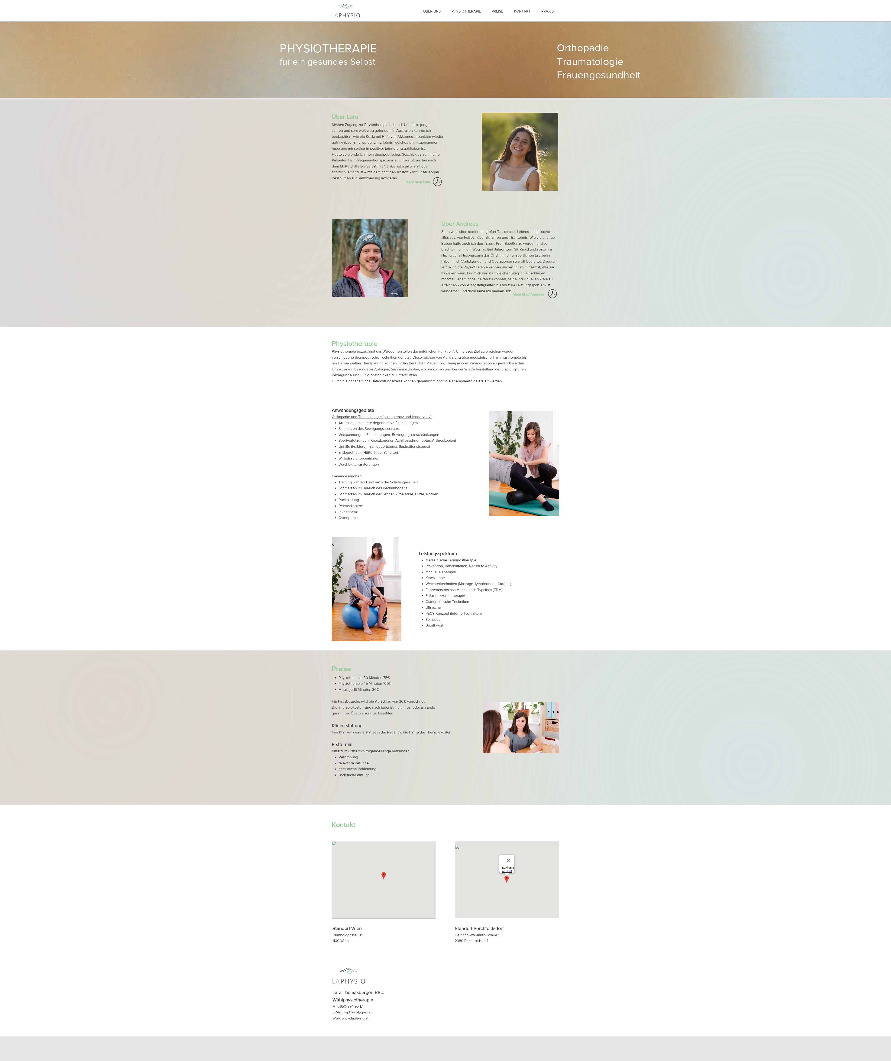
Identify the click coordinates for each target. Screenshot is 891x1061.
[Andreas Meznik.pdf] (552, 294)
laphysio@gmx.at (358, 1012)
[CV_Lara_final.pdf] (437, 182)
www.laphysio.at (355, 1018)
